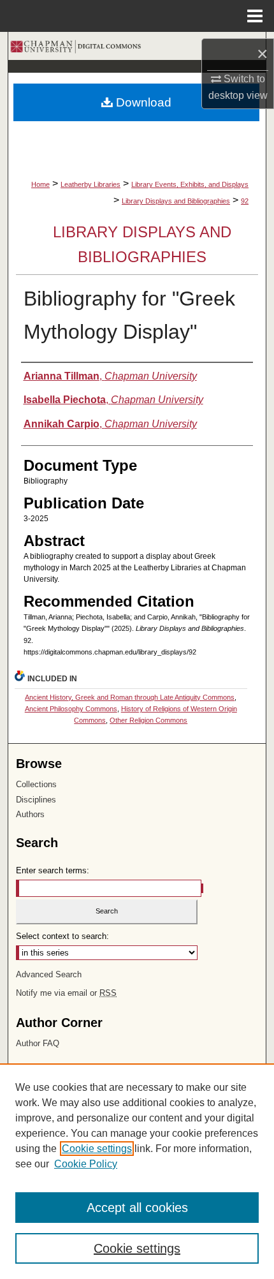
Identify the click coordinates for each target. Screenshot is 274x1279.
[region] (137, 1171)
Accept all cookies (137, 1208)
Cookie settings (97, 1148)
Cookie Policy (85, 1163)
